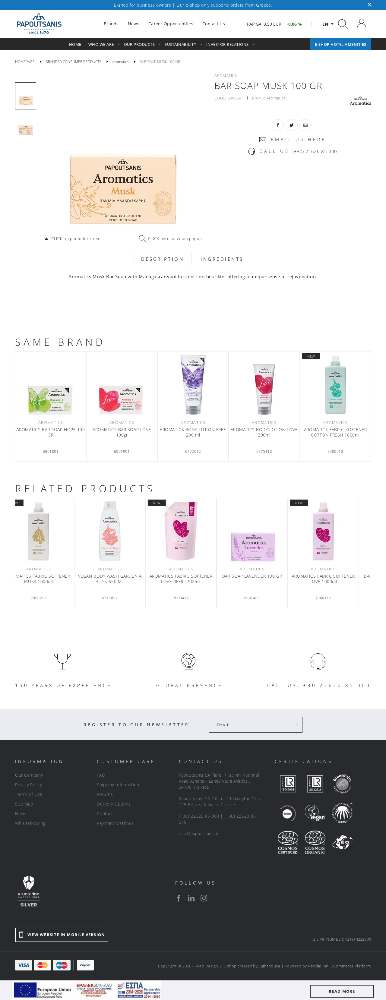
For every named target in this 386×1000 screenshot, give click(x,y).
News (20, 813)
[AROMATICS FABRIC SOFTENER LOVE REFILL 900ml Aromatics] (193, 531)
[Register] (295, 724)
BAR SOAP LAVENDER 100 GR (264, 576)
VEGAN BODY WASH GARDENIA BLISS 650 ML (121, 578)
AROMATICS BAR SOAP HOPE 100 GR (50, 432)
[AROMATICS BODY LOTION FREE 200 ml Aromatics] (193, 385)
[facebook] (178, 898)
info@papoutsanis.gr (199, 833)
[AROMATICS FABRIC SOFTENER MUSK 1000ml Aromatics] (50, 531)
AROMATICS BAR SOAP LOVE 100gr (122, 432)
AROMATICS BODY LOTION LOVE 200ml (264, 432)
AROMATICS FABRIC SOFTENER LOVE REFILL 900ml (193, 578)
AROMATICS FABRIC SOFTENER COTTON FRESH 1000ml (335, 432)
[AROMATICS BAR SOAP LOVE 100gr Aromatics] (122, 385)
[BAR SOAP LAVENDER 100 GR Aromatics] (264, 531)
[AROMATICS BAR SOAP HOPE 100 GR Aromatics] (50, 385)
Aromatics (276, 98)
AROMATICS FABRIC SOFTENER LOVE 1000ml (335, 578)
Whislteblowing (30, 823)
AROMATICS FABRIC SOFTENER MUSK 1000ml (50, 578)
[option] (25, 95)
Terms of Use (29, 794)
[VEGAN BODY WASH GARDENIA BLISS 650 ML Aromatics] (122, 531)
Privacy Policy (28, 784)
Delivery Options (114, 804)
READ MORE (342, 991)
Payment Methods (115, 823)
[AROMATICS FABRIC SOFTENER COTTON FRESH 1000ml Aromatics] (335, 385)
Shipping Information (118, 784)
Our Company (29, 775)
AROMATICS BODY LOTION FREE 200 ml (193, 432)
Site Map (24, 804)
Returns (105, 794)
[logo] (39, 23)
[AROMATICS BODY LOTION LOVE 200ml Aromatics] (264, 385)
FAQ (101, 775)
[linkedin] (191, 898)
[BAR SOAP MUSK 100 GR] (122, 153)
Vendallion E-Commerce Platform (339, 966)
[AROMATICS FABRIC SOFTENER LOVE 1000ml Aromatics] (335, 531)
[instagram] (204, 898)
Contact (105, 813)
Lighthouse (269, 966)
